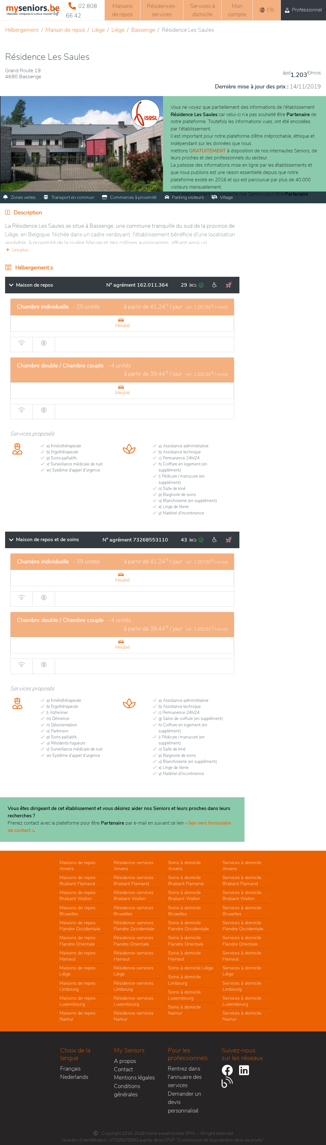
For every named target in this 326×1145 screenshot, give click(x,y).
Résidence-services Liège (133, 971)
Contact (123, 1069)
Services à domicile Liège (242, 971)
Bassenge (143, 30)
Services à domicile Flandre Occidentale (243, 925)
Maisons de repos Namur (78, 1016)
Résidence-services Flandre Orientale (133, 940)
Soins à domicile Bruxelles (184, 910)
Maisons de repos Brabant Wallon (78, 895)
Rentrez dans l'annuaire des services (185, 1077)
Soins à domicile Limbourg (184, 980)
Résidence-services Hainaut (133, 956)
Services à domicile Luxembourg (242, 1001)
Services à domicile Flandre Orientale (242, 940)
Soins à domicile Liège (190, 968)
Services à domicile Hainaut (242, 956)
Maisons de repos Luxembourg (78, 1001)
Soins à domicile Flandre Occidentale (188, 925)
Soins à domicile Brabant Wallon (184, 895)
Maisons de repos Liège (78, 971)
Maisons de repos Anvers (78, 865)
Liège (98, 30)
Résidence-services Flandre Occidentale (134, 925)
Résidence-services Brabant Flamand (133, 880)
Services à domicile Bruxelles (242, 910)
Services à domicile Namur (242, 1016)
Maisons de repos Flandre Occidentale (80, 925)
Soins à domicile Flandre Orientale (185, 940)
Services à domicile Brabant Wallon (242, 895)
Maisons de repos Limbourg (78, 986)
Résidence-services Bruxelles (133, 910)
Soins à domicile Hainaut (184, 956)
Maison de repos (65, 30)
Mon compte (237, 10)
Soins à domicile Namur (184, 1010)
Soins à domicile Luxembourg (184, 995)
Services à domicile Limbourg (242, 986)
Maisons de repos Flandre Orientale (78, 940)
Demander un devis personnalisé (184, 1102)
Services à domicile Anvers (242, 865)
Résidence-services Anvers (133, 865)
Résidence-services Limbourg (133, 986)
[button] (122, 250)
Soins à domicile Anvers (184, 865)
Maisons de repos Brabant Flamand (78, 880)
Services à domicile (202, 10)
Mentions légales (134, 1077)
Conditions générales (127, 1090)
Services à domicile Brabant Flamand (242, 880)
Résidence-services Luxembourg (133, 1001)
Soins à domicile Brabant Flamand (185, 880)
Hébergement (22, 30)
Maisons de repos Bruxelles (78, 910)
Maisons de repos (122, 10)
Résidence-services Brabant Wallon (133, 895)
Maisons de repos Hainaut (78, 956)
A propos (125, 1061)
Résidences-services (162, 10)
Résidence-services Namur (133, 1016)
